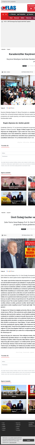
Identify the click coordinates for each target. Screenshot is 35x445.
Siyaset (8, 212)
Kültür (22, 18)
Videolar (13, 14)
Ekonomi (16, 18)
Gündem (18, 430)
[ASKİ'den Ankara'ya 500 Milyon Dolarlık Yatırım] (13, 392)
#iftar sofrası (26, 142)
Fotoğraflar (22, 14)
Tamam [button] (28, 440)
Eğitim (3, 430)
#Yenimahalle (26, 352)
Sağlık (3, 426)
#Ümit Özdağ (19, 352)
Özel (11, 18)
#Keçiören (20, 142)
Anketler (31, 424)
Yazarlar (31, 14)
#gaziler (32, 352)
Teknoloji (28, 18)
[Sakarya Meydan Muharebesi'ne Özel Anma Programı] (13, 183)
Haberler (3, 49)
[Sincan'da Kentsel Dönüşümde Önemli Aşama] (13, 198)
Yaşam (8, 49)
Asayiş (3, 428)
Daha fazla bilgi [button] (12, 442)
